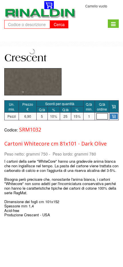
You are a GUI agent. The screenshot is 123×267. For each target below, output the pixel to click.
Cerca (59, 24)
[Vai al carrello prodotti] (49, 5)
